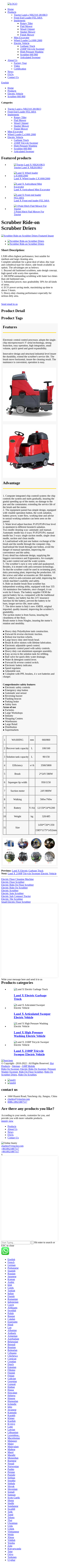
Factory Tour (20, 63)
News (10, 71)
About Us (12, 60)
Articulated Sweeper (30, 57)
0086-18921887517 (17, 1102)
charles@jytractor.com (19, 1099)
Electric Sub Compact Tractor (16, 896)
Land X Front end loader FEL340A (31, 200)
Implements (19, 20)
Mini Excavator (21, 37)
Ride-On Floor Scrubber (31, 1071)
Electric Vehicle (21, 43)
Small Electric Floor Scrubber (16, 902)
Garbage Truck (27, 46)
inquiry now (7, 1121)
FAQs (11, 74)
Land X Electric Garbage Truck (27, 870)
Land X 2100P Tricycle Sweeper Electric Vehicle (32, 873)
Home (11, 9)
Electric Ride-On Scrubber (14, 887)
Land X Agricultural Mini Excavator (32, 189)
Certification (20, 68)
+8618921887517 (10, 1148)
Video (17, 66)
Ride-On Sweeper (10, 1069)
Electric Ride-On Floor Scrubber (17, 885)
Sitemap (16, 1066)
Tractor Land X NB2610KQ (28, 167)
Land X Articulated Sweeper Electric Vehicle (32, 1015)
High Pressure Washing (31, 51)
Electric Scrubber (9, 890)
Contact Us (13, 77)
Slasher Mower (27, 32)
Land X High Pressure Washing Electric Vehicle (29, 1034)
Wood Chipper (27, 29)
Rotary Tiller (26, 23)
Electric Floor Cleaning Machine (17, 879)
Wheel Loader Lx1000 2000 (28, 40)
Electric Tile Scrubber (12, 899)
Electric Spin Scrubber (12, 893)
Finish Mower (27, 34)
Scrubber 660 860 (29, 54)
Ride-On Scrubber (27, 1074)
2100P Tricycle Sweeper (32, 49)
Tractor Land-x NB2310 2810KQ (31, 15)
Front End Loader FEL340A (28, 17)
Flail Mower (26, 26)
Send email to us (9, 304)
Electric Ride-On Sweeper (33, 1069)
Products (12, 12)
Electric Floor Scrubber (12, 882)
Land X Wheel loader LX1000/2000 (32, 178)
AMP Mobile (28, 1066)
